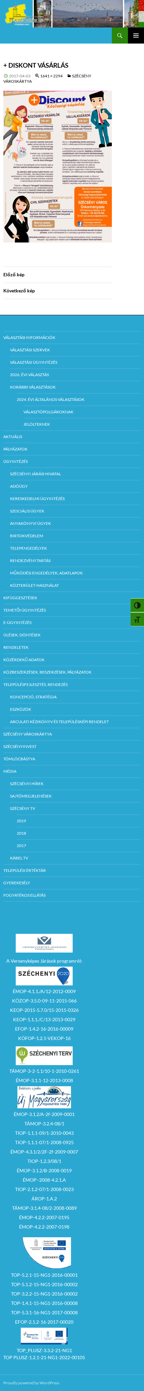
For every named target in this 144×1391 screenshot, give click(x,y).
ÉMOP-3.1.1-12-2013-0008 (44, 1080)
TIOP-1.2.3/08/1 (44, 1161)
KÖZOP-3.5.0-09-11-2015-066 (44, 1000)
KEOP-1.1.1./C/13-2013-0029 (44, 1019)
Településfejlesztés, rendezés (35, 684)
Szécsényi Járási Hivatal (35, 473)
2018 (21, 833)
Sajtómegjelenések (31, 795)
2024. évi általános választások (50, 399)
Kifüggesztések (20, 597)
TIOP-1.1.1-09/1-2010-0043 (44, 1133)
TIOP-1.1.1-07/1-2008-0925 (44, 1142)
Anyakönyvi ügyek (30, 523)
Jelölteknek (36, 424)
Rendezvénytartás (30, 560)
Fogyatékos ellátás (24, 895)
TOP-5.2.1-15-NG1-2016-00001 (44, 1275)
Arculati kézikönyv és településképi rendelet (59, 721)
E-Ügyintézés (17, 622)
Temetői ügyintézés (24, 610)
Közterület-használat (34, 585)
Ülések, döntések (22, 634)
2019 (21, 820)
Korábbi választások (33, 387)
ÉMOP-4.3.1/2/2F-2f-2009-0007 (44, 1152)
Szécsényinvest (20, 746)
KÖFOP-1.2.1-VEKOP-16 (44, 1038)
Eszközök (20, 709)
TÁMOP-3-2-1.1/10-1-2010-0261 (44, 1071)
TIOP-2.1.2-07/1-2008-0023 (44, 1189)
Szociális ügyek (27, 510)
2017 (21, 845)
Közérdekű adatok (24, 659)
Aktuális (12, 436)
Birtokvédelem (26, 535)
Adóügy (19, 486)
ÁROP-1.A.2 (44, 1198)
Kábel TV (19, 857)
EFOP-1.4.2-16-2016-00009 (44, 1029)
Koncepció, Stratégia (33, 696)
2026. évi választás (29, 374)
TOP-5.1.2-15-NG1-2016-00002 (44, 1284)
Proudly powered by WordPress (31, 1382)
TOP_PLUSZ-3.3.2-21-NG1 (44, 1350)
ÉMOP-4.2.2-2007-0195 (44, 1217)
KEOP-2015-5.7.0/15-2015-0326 (44, 1010)
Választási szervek (30, 349)
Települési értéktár (24, 870)
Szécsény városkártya (27, 734)
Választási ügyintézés (33, 362)
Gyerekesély (16, 882)
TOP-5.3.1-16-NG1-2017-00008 (44, 1312)
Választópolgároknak (48, 411)
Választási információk (29, 337)
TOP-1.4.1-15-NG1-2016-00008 (44, 1303)
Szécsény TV (22, 808)
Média (9, 771)
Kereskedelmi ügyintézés (37, 498)
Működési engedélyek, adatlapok (46, 572)
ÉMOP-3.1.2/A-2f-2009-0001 (44, 1114)
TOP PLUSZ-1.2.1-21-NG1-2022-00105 (44, 1357)
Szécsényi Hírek (27, 783)
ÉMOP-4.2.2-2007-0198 (44, 1227)
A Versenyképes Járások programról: (44, 961)
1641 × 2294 (51, 75)
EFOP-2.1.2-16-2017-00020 (44, 1322)
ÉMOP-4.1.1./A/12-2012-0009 (44, 991)
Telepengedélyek (28, 548)
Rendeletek (15, 647)
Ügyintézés (15, 461)
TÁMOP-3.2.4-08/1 (44, 1123)
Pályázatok (15, 448)
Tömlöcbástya (19, 758)
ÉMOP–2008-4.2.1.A (44, 1180)
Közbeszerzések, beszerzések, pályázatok (47, 672)
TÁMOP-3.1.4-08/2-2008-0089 (44, 1208)
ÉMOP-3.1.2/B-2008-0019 (44, 1170)
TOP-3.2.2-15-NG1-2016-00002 (44, 1294)
